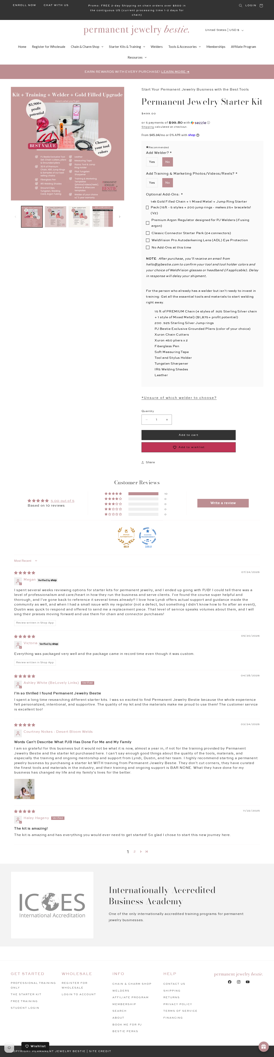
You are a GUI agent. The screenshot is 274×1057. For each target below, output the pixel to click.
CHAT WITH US (56, 5)
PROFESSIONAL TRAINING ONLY (33, 985)
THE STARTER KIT (26, 994)
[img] (24, 573)
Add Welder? (159, 153)
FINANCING (173, 1017)
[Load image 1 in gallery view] (32, 216)
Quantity (147, 411)
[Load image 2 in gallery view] (55, 216)
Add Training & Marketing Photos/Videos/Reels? (191, 174)
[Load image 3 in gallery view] (79, 216)
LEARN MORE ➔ (175, 72)
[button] (240, 5)
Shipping (147, 127)
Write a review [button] (223, 503)
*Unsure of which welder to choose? (179, 398)
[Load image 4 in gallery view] (102, 216)
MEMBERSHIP (124, 1004)
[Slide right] (119, 216)
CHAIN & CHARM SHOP (132, 984)
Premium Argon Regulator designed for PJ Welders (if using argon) (200, 223)
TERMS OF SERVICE (180, 1011)
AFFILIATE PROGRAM (130, 997)
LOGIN (250, 5)
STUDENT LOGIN (25, 1008)
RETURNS (171, 997)
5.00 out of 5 (62, 501)
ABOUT (118, 1017)
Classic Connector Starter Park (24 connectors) (191, 233)
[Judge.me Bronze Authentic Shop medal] (126, 536)
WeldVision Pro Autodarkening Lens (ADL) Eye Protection (200, 240)
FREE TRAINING (24, 1001)
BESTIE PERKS (125, 1031)
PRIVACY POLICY (177, 1004)
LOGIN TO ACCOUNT (79, 994)
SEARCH (119, 1011)
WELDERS (121, 990)
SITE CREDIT (100, 1051)
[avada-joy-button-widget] (264, 1047)
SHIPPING (172, 990)
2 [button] (135, 852)
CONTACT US (174, 984)
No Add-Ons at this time (171, 247)
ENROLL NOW (24, 5)
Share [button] (150, 462)
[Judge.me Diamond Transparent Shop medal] (147, 536)
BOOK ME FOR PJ (127, 1024)
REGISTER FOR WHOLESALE (75, 985)
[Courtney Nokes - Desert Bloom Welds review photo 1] (24, 789)
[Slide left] (15, 216)
